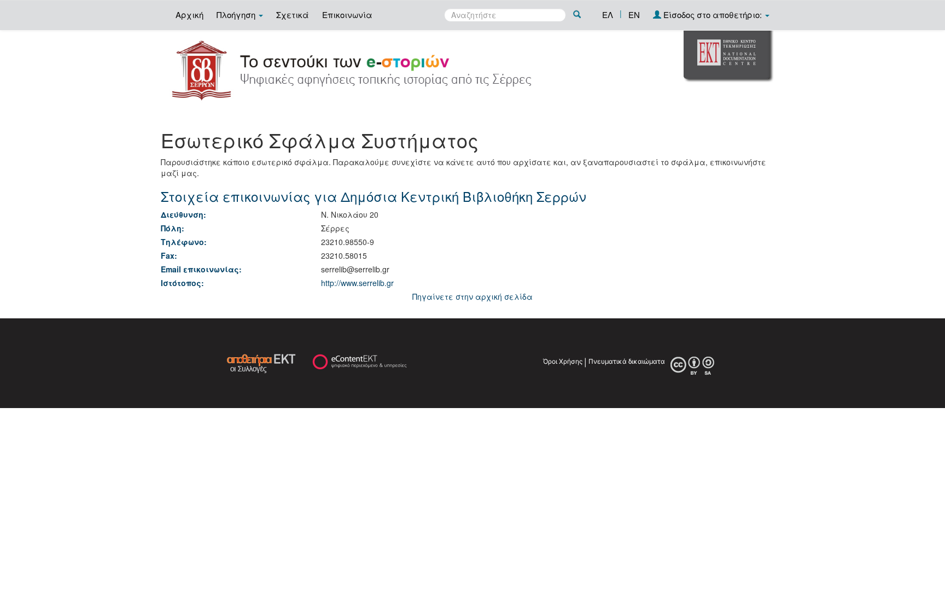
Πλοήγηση (237, 14)
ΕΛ (607, 14)
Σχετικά (292, 14)
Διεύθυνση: (183, 214)
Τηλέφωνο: (184, 241)
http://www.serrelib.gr (357, 282)
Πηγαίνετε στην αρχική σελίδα (472, 296)
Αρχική (189, 14)
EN (634, 14)
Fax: (169, 255)
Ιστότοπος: (182, 282)
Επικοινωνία (347, 14)
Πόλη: (172, 228)
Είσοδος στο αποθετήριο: (712, 14)
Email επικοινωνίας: (201, 269)
